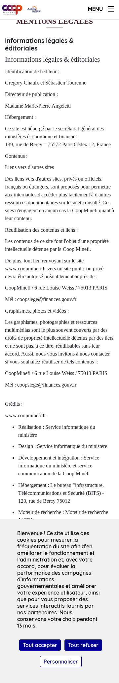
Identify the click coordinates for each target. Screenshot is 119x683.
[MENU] (111, 9)
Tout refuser (83, 645)
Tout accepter (40, 645)
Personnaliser (61, 661)
